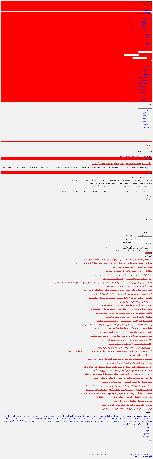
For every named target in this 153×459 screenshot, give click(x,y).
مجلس (74, 421)
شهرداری (18, 418)
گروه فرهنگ (143, 94)
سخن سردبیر (145, 17)
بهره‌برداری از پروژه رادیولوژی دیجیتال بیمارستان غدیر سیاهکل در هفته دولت (121, 309)
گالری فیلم (146, 37)
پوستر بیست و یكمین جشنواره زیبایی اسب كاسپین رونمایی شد (127, 279)
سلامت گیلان (52, 418)
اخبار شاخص (134, 156)
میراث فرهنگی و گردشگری (47, 421)
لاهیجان (81, 421)
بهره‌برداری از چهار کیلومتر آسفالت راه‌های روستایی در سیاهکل (127, 382)
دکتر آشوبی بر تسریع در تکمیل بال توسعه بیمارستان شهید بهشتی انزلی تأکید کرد (120, 298)
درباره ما (147, 10)
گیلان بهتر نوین (137, 423)
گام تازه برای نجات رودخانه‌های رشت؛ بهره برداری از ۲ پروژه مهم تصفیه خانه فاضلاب (118, 386)
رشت (76, 418)
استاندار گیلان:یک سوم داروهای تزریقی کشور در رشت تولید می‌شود (125, 286)
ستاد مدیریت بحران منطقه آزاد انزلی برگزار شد (133, 401)
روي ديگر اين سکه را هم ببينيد (140, 355)
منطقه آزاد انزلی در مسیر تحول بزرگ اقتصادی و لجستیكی (129, 271)
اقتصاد (144, 23)
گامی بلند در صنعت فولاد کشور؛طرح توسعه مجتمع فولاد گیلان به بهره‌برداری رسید (119, 359)
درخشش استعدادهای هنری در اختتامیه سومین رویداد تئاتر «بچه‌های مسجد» (122, 275)
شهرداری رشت (10, 418)
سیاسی (144, 25)
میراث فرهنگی (57, 421)
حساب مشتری (142, 78)
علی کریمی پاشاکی (137, 421)
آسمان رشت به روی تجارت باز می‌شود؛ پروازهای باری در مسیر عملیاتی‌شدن (121, 336)
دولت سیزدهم (95, 418)
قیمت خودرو (146, 433)
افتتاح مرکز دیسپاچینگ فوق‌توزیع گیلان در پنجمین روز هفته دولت (127, 340)
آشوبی (75, 416)
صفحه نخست (145, 16)
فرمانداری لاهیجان (93, 421)
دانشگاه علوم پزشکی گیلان (132, 418)
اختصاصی (146, 32)
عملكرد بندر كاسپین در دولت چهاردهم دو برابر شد (132, 267)
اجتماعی (144, 22)
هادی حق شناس (34, 421)
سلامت (60, 418)
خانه (148, 427)
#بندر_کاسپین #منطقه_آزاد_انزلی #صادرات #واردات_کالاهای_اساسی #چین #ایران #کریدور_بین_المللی (115, 416)
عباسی (146, 421)
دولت (101, 418)
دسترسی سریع (145, 80)
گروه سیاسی (142, 92)
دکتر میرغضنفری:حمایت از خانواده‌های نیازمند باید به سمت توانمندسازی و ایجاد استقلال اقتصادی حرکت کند (109, 351)
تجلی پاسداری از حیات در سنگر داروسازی (135, 301)
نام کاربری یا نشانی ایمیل (145, 54)
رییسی (67, 418)
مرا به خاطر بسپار (146, 60)
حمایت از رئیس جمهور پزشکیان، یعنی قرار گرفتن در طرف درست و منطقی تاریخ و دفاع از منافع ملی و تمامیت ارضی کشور (103, 282)
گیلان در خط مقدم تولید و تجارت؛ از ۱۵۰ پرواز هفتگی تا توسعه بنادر (125, 332)
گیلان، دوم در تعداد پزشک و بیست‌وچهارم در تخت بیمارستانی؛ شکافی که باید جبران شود (117, 290)
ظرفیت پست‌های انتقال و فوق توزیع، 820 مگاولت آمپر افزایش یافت (125, 409)
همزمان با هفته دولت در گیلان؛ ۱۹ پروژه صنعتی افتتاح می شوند (127, 405)
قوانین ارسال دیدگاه (147, 243)
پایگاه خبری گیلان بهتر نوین (122, 454)
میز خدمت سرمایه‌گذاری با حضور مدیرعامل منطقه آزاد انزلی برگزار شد (123, 397)
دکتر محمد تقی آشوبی (85, 418)
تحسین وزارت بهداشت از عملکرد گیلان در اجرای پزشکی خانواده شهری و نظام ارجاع (118, 374)
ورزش (144, 31)
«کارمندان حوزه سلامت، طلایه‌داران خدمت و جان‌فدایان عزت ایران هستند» (122, 378)
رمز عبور (150, 57)
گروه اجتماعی (142, 89)
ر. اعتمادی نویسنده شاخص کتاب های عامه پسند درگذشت (122, 163)
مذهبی (144, 28)
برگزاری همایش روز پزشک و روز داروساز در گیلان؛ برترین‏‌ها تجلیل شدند (123, 328)
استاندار (56, 416)
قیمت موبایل (145, 436)
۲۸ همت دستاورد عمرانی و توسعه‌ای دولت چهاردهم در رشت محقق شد (124, 313)
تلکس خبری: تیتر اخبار (143, 437)
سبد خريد (143, 84)
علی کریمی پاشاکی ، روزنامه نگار (122, 421)
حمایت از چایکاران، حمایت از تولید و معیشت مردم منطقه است (127, 305)
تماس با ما (143, 81)
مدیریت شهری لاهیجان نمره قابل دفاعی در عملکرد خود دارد (128, 363)
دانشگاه (144, 29)
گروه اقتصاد (143, 90)
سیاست (43, 418)
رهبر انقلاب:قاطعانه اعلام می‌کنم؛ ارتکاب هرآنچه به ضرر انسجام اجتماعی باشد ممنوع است (116, 324)
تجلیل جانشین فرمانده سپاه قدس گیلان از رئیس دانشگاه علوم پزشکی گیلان (122, 370)
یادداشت (147, 35)
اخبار (148, 66)
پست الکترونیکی (126, 242)
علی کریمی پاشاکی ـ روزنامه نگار (105, 421)
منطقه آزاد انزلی (66, 421)
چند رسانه (146, 74)
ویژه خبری (146, 20)
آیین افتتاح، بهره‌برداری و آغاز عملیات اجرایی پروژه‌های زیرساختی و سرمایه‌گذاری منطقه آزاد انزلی (113, 263)
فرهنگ (144, 26)
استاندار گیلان (49, 416)
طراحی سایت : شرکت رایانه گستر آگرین (141, 456)
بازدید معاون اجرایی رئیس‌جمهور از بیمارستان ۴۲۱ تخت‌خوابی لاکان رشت (123, 294)
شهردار (23, 418)
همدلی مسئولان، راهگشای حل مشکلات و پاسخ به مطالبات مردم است (124, 321)
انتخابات (18, 416)
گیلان (147, 34)
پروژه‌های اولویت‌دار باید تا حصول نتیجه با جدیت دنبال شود (129, 317)
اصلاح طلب (42, 416)
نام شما (129, 240)
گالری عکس (146, 38)
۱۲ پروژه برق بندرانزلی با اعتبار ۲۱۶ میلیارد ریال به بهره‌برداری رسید (125, 347)
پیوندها (147, 7)
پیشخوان (122, 156)
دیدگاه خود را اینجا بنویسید (131, 239)
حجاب (143, 418)
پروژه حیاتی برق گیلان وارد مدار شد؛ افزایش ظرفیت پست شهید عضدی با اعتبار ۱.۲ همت (116, 393)
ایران (10, 416)
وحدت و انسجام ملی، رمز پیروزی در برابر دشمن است (130, 344)
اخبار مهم (146, 19)
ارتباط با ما (146, 8)
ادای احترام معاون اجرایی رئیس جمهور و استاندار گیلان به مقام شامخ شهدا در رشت (119, 390)
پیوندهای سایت (142, 83)
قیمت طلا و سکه (144, 434)
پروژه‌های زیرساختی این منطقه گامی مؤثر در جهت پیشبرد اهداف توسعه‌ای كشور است (118, 259)
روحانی (71, 418)
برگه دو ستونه (142, 86)
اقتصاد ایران (25, 416)
